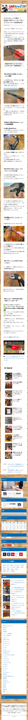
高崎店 (12, 569)
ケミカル (5, 647)
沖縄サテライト (6, 571)
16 (10, 526)
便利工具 (5, 674)
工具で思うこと (6, 682)
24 (14, 528)
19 (21, 526)
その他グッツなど (7, 650)
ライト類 (5, 666)
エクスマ (5, 637)
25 (17, 528)
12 (21, 525)
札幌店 (17, 567)
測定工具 (5, 689)
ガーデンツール (6, 643)
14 (3, 526)
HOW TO (5, 627)
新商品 (14, 356)
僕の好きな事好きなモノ (8, 676)
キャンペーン (6, 645)
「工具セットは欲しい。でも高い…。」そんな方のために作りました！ (17, 597)
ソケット (5, 649)
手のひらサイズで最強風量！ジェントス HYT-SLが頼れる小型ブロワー (16, 466)
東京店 (4, 565)
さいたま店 (16, 565)
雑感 (4, 691)
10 (14, 525)
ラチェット (5, 668)
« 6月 (2, 531)
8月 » (6, 531)
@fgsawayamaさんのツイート (9, 699)
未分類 (4, 687)
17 (14, 526)
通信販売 (13, 571)
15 (6, 526)
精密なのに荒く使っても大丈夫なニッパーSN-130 (17, 454)
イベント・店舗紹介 (7, 633)
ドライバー (5, 656)
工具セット (5, 680)
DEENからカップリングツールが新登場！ (17, 445)
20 (24, 526)
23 (10, 528)
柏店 (8, 565)
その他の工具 (6, 652)
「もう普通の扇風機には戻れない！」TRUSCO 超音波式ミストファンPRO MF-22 (18, 589)
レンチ (4, 670)
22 (6, 528)
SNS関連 (5, 631)
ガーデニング (6, 641)
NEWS (4, 629)
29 (6, 529)
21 (3, 528)
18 (17, 526)
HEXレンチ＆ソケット (8, 625)
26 (21, 528)
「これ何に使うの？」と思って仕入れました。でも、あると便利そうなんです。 (17, 605)
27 (24, 528)
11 (17, 525)
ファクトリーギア (7, 662)
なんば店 (22, 565)
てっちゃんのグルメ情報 (8, 654)
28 (3, 529)
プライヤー (8, 356)
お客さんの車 (6, 639)
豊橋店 (8, 569)
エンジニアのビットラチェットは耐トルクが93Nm (17, 428)
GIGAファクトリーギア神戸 (9, 567)
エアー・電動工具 (7, 635)
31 (14, 529)
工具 (6, 360)
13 (24, 525)
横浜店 (11, 565)
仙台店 (21, 567)
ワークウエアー (6, 672)
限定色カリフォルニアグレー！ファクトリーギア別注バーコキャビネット (17, 411)
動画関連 (5, 678)
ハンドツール (6, 660)
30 (10, 529)
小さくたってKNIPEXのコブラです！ (17, 419)
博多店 (4, 569)
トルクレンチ (6, 658)
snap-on (18, 356)
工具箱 (4, 683)
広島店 (16, 569)
